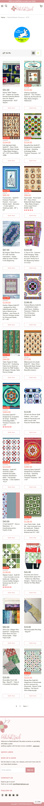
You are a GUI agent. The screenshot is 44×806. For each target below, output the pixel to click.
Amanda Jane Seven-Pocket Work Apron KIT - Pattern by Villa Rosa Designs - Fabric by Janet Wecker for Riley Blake (32, 579)
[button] (28, 210)
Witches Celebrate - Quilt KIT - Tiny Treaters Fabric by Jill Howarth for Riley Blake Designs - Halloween (32, 97)
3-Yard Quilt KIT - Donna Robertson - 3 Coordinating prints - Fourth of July (11, 527)
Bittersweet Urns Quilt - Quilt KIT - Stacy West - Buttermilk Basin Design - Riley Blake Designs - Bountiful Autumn (32, 366)
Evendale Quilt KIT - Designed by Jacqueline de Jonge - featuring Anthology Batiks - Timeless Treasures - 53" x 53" (11, 420)
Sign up (30, 770)
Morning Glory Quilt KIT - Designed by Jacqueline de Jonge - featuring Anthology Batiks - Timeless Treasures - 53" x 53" (32, 475)
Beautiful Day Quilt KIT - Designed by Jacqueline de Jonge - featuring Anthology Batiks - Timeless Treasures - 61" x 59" (32, 150)
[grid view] (33, 53)
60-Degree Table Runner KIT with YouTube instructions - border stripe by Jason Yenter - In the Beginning (11, 256)
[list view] (38, 53)
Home (3, 17)
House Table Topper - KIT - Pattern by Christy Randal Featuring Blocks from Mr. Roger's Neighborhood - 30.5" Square (11, 97)
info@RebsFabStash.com (21, 784)
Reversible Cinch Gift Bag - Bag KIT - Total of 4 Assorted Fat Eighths (11, 682)
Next (25, 706)
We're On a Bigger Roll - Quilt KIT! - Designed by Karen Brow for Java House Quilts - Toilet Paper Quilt (11, 634)
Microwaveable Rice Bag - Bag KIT (32, 631)
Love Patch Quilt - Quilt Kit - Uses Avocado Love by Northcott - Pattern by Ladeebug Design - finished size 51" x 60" (32, 528)
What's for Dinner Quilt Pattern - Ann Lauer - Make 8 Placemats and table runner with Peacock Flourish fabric (32, 418)
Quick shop (11, 108)
